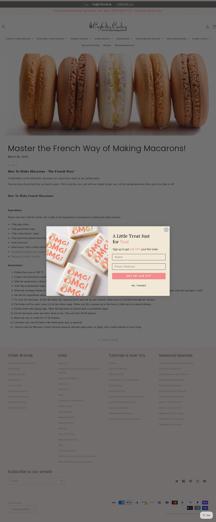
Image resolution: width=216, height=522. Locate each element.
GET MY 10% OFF (138, 276)
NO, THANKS (139, 285)
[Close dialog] (166, 230)
